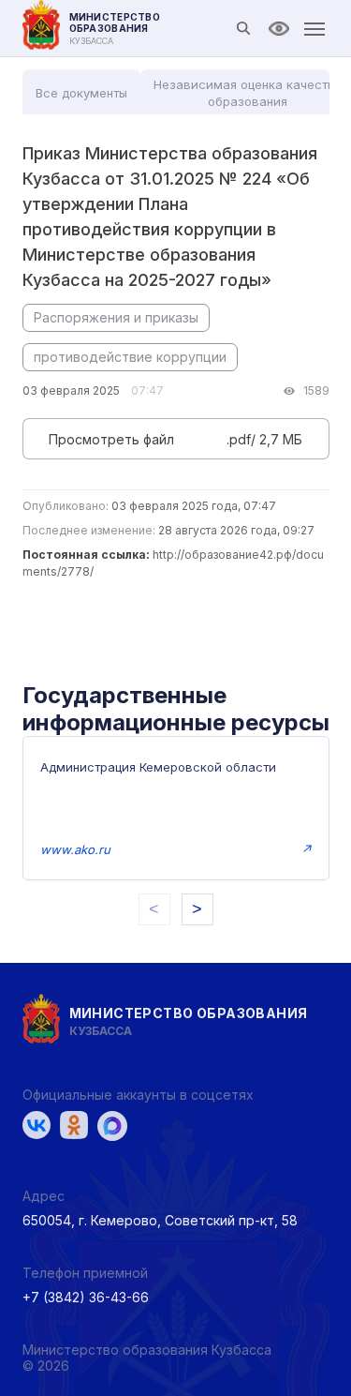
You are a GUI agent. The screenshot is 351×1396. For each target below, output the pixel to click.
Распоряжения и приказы (116, 317)
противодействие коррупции (130, 357)
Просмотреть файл (111, 439)
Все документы (81, 92)
